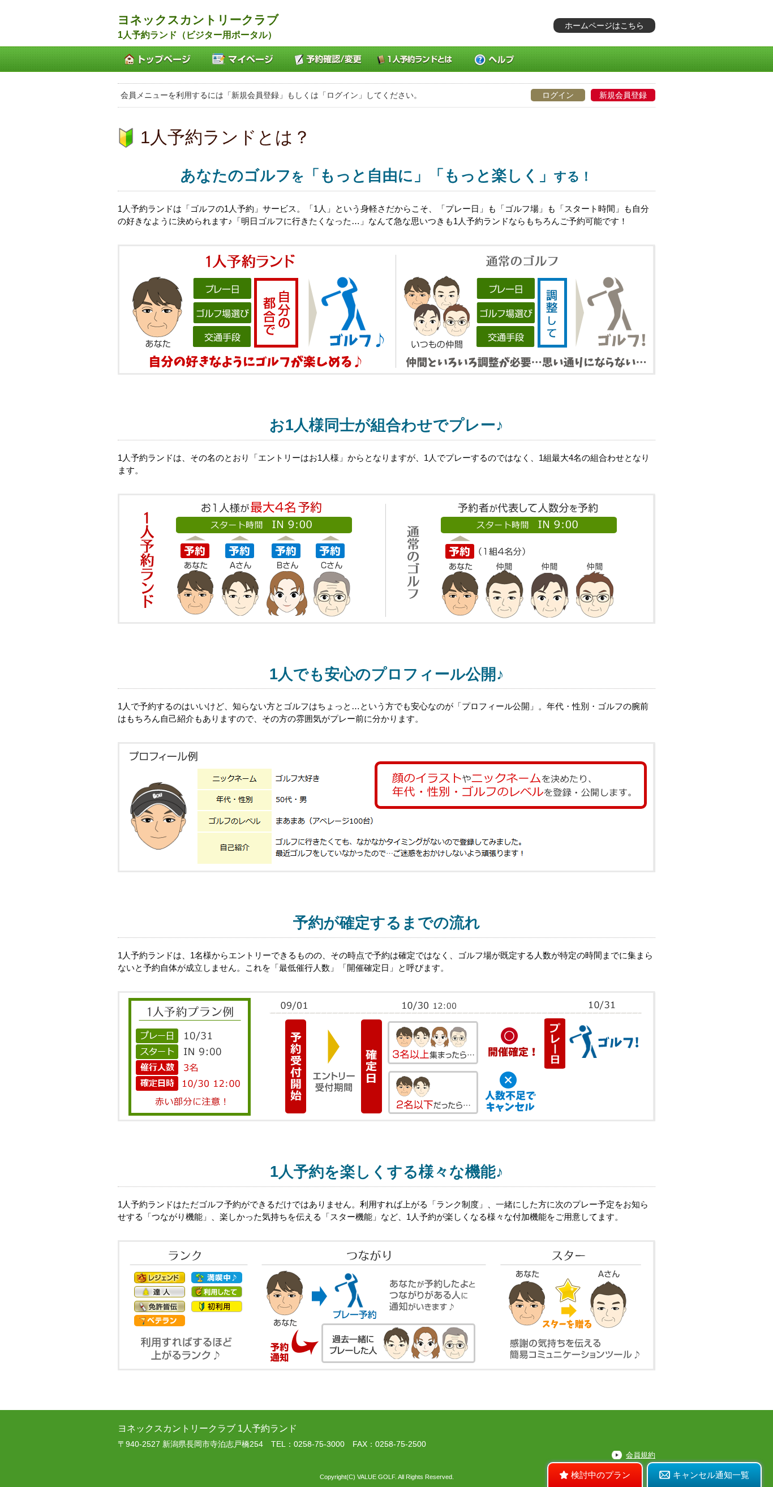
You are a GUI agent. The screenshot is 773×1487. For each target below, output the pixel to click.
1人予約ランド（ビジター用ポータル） (197, 35)
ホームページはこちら (604, 25)
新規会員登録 (623, 95)
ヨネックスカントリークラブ (198, 19)
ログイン (558, 95)
